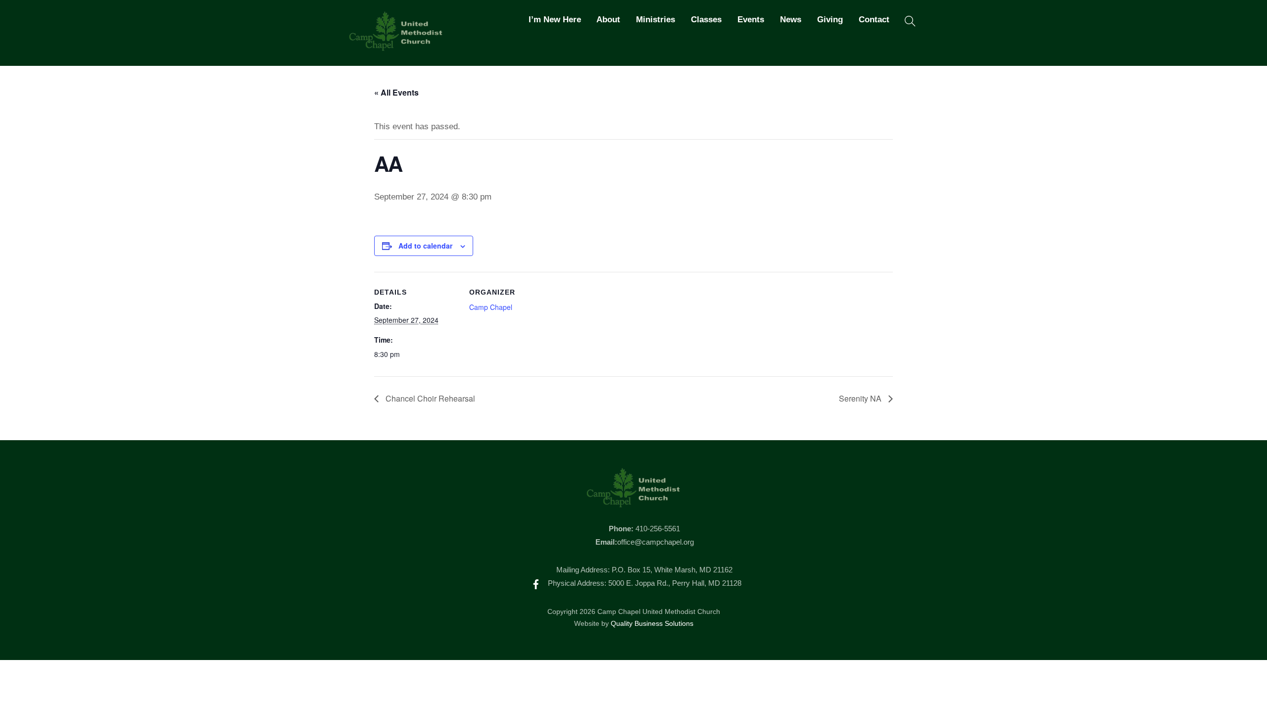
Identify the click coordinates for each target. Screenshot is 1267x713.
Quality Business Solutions (652, 623)
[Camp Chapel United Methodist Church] (395, 46)
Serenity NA (861, 398)
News (790, 19)
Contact (874, 19)
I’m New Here (555, 19)
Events (750, 19)
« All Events (396, 92)
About (608, 19)
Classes (706, 19)
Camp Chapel (490, 307)
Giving (830, 19)
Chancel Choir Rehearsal (429, 398)
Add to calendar (425, 246)
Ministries (655, 19)
